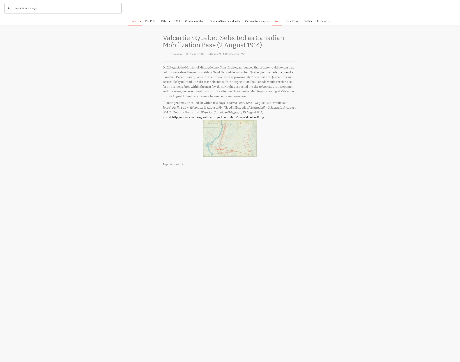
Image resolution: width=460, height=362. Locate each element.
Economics (323, 21)
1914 (164, 21)
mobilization (279, 72)
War (277, 21)
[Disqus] (230, 213)
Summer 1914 (217, 53)
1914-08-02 (176, 164)
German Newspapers (257, 21)
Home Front (291, 21)
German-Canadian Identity (225, 21)
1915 (177, 21)
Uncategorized (232, 53)
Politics (308, 21)
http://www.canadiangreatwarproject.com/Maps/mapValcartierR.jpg (218, 117)
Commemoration (194, 21)
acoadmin (178, 53)
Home (134, 21)
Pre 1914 (150, 21)
